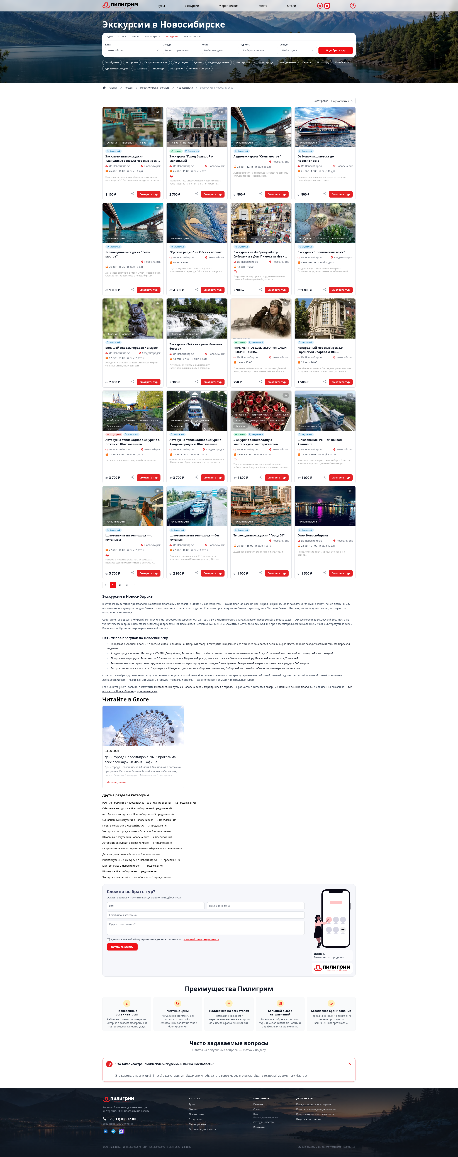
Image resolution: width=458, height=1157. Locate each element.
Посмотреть (152, 36)
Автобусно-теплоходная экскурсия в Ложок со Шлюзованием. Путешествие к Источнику (132, 442)
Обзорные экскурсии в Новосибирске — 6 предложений (137, 808)
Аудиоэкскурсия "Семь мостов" (257, 156)
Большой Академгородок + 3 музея (131, 348)
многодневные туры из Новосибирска (177, 687)
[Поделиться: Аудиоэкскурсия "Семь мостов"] (261, 194)
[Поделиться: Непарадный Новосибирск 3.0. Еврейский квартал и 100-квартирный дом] (325, 381)
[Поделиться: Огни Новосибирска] (325, 573)
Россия (129, 87)
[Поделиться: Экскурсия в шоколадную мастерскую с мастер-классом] (261, 477)
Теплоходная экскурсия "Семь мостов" (127, 254)
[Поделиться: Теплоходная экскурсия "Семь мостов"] (133, 289)
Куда (108, 44)
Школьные (140, 68)
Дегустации (181, 62)
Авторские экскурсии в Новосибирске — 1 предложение (137, 842)
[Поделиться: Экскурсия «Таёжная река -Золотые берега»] (197, 381)
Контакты (259, 1127)
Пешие (306, 62)
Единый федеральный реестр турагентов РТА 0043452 (326, 1147)
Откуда (167, 44)
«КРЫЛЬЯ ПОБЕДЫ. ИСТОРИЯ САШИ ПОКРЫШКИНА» (260, 350)
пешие (283, 687)
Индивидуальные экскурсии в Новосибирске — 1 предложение (141, 860)
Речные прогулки (199, 68)
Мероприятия (228, 6)
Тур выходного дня (116, 68)
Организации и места (202, 1129)
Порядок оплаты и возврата (313, 1104)
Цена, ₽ (284, 44)
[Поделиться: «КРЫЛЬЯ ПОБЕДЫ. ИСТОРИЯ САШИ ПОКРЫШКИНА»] (261, 381)
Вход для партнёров (308, 1119)
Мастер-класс (243, 62)
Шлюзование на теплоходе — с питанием (128, 537)
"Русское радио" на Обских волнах (195, 252)
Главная (113, 87)
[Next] (134, 585)
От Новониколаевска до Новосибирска (316, 158)
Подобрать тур (335, 50)
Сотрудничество (263, 1122)
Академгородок (343, 257)
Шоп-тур (158, 68)
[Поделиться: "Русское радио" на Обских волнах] (197, 289)
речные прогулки (301, 687)
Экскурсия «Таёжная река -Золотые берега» (195, 346)
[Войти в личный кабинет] (353, 6)
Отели (291, 6)
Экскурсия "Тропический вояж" (321, 252)
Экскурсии (192, 6)
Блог (256, 1114)
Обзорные (176, 68)
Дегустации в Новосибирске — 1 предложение (131, 854)
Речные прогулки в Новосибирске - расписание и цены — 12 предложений (149, 802)
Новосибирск (185, 87)
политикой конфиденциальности (201, 939)
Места (263, 6)
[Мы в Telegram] (320, 6)
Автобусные (112, 62)
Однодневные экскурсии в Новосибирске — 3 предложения (139, 819)
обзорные (272, 687)
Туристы (245, 44)
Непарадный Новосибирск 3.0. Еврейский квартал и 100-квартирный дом (321, 350)
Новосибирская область (155, 87)
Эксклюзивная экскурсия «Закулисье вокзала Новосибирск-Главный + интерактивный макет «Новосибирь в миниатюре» (131, 158)
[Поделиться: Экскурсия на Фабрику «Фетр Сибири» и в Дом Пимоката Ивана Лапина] (261, 289)
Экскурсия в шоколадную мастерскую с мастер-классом (256, 442)
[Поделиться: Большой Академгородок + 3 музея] (133, 381)
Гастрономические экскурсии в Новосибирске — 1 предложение (142, 848)
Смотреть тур (149, 194)
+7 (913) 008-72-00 (122, 1119)
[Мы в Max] (327, 6)
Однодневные (287, 62)
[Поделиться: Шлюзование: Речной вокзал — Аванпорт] (325, 477)
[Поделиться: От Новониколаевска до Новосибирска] (325, 194)
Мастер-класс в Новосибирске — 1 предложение (132, 865)
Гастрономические (155, 62)
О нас (256, 1109)
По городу (323, 62)
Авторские (131, 62)
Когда (205, 44)
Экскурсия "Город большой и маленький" (191, 158)
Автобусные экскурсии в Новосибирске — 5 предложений (138, 814)
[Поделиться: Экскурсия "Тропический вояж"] (325, 289)
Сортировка (321, 101)
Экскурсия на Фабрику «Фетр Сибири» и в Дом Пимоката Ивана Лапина (259, 254)
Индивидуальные (218, 62)
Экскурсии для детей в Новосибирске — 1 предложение (136, 877)
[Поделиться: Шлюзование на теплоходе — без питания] (197, 573)
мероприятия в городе (218, 687)
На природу (265, 62)
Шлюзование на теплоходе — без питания (194, 537)
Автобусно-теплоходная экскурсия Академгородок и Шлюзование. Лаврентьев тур (195, 442)
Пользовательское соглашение (315, 1114)
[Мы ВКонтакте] (105, 1131)
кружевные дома (147, 691)
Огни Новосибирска (313, 535)
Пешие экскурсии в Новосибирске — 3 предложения (134, 825)
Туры (161, 6)
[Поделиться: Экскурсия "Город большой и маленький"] (197, 194)
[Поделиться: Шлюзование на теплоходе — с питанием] (133, 573)
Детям (198, 62)
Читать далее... (117, 782)
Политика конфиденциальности (316, 1109)
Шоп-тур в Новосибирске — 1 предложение (129, 871)
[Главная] (120, 5)
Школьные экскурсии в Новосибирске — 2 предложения (137, 837)
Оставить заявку (122, 947)
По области (342, 62)
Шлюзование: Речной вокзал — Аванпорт (321, 442)
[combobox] (298, 50)
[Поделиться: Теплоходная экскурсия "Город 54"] (261, 573)
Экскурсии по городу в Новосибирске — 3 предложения (136, 831)
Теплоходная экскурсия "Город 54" (259, 535)
